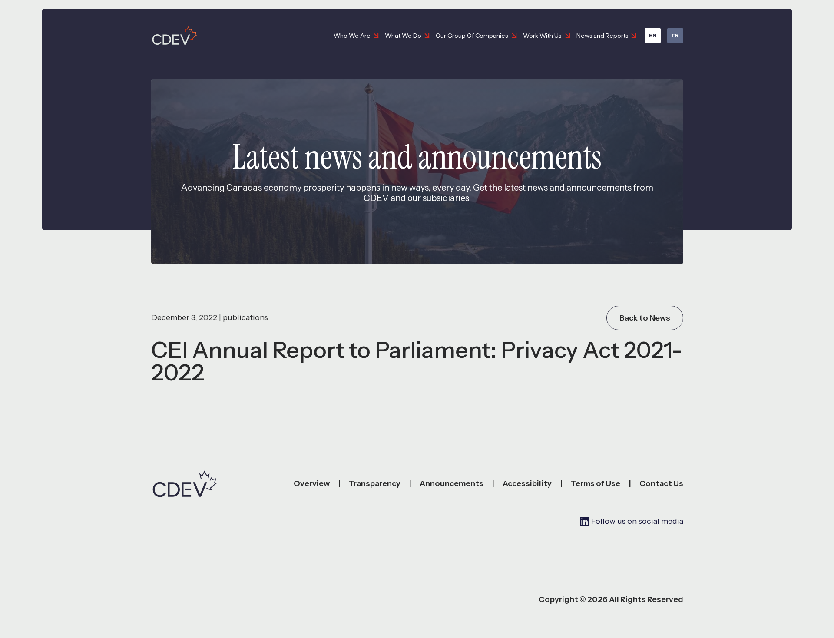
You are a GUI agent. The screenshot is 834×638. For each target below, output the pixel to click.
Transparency (374, 483)
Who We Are (352, 36)
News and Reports (602, 36)
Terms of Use (595, 483)
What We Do (403, 36)
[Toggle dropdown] (376, 35)
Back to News (644, 318)
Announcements (451, 483)
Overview (312, 483)
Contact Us (661, 483)
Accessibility (527, 483)
